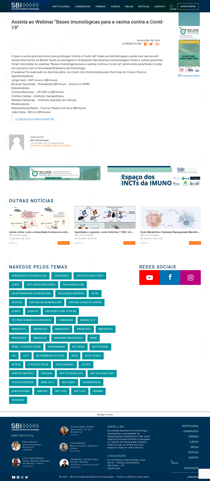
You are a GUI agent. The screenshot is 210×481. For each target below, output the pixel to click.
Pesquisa (46, 373)
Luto (26, 355)
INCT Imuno (78, 346)
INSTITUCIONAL (61, 6)
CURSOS (115, 6)
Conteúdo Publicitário (89, 275)
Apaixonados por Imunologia (29, 275)
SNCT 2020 (61, 391)
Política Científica (23, 382)
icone (173, 9)
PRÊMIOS (100, 6)
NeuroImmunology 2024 (50, 355)
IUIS (14, 355)
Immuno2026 (19, 338)
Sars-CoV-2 (48, 382)
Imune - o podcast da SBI (26, 346)
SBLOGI (129, 6)
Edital (95, 293)
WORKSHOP (18, 400)
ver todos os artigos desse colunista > (50, 145)
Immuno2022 (62, 329)
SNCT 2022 (80, 391)
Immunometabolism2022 (68, 338)
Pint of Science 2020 (102, 373)
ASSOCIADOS (188, 6)
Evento (16, 311)
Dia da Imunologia (73, 284)
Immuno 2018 (87, 320)
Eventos (33, 311)
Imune (93, 338)
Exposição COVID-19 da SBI (60, 311)
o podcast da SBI (38, 364)
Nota (75, 355)
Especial (17, 302)
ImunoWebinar (56, 346)
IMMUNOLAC (40, 338)
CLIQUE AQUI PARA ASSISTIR (35, 119)
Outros (86, 364)
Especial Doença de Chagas (85, 302)
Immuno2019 (19, 329)
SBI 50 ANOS (68, 382)
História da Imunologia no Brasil (31, 320)
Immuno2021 (40, 329)
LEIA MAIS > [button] (63, 243)
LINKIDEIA (193, 476)
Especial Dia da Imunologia (46, 302)
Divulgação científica (71, 293)
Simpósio (42, 391)
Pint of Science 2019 (71, 373)
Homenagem (66, 320)
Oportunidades (65, 364)
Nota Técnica (93, 355)
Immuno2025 (105, 329)
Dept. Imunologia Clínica (41, 284)
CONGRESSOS (83, 6)
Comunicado (61, 275)
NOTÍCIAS (143, 6)
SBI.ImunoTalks (92, 382)
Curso (15, 284)
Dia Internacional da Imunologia (31, 293)
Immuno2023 (84, 329)
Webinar (98, 391)
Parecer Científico (23, 373)
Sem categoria (21, 391)
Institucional (100, 346)
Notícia (16, 364)
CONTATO (159, 6)
